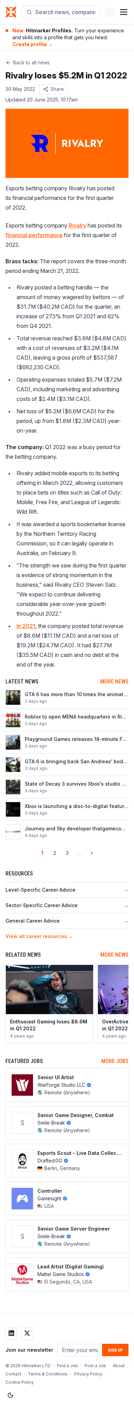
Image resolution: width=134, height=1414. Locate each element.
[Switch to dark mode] (10, 1395)
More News (114, 681)
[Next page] (91, 853)
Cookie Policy (19, 1382)
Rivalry (77, 225)
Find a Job (67, 1365)
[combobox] (65, 12)
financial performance (34, 235)
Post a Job (95, 1365)
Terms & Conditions (48, 1373)
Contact (13, 1373)
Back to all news (31, 62)
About (119, 1365)
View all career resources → (39, 936)
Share (57, 89)
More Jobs (115, 1061)
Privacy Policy (88, 1373)
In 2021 (25, 626)
